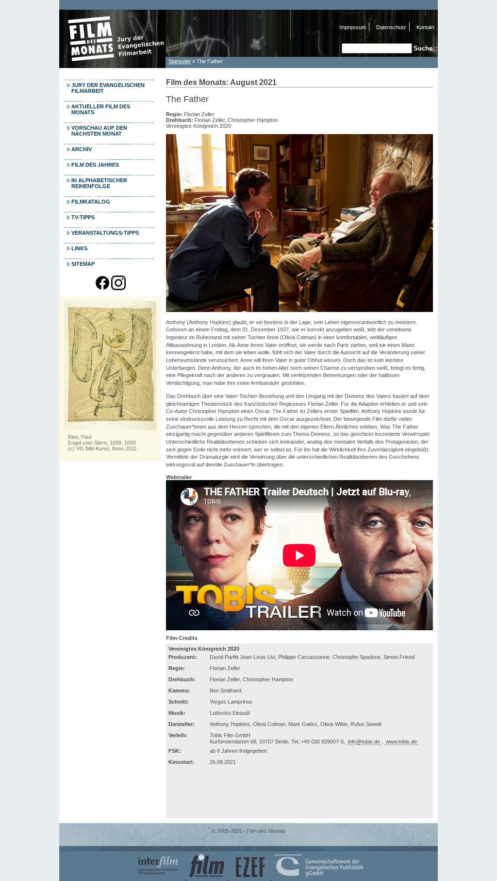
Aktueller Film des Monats (100, 109)
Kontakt (425, 27)
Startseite (179, 61)
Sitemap (83, 264)
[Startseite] (112, 65)
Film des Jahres (95, 165)
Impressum (352, 27)
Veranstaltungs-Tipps (105, 233)
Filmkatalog (90, 202)
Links (79, 248)
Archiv (81, 149)
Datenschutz (391, 27)
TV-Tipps (83, 217)
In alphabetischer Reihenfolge (99, 183)
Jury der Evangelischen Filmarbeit (108, 88)
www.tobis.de (401, 741)
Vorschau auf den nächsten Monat (99, 131)
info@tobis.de (364, 741)
